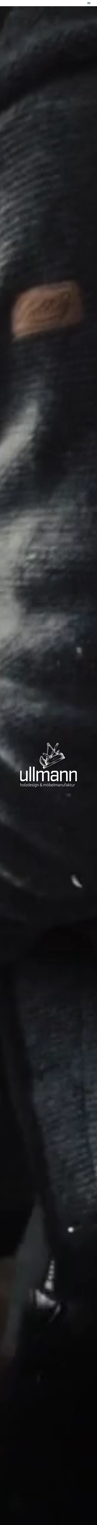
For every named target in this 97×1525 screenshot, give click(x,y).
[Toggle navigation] (88, 3)
